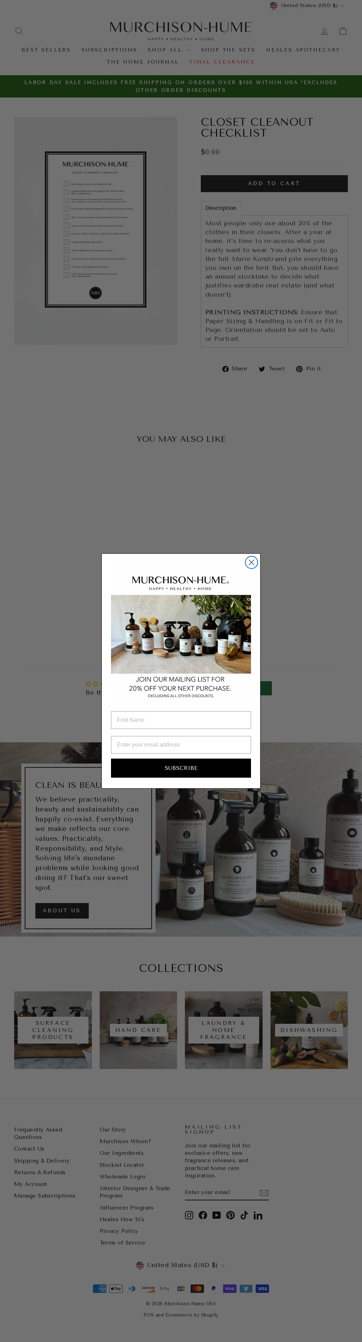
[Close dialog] (251, 562)
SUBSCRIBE (181, 768)
